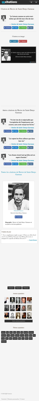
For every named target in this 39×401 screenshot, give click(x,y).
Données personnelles (13, 399)
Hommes (31, 332)
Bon (10, 338)
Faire (18, 332)
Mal (19, 338)
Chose (22, 335)
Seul (30, 335)
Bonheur (4, 341)
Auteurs (11, 288)
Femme (17, 335)
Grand (26, 335)
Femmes (15, 338)
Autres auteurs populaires (18, 321)
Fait (7, 332)
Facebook (4, 399)
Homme (4, 335)
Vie (22, 332)
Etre (15, 332)
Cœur (3, 338)
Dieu (7, 338)
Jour (23, 338)
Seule (30, 338)
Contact (23, 399)
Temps (12, 335)
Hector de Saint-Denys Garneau (22, 24)
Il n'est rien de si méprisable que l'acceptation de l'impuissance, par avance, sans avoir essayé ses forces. (21, 122)
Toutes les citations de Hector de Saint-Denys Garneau (18, 173)
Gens (8, 335)
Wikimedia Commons (18, 210)
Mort (26, 338)
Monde (26, 332)
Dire (34, 335)
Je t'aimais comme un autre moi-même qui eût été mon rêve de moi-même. (21, 18)
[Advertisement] (19, 85)
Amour (3, 332)
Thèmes (25, 288)
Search (18, 288)
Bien (11, 332)
